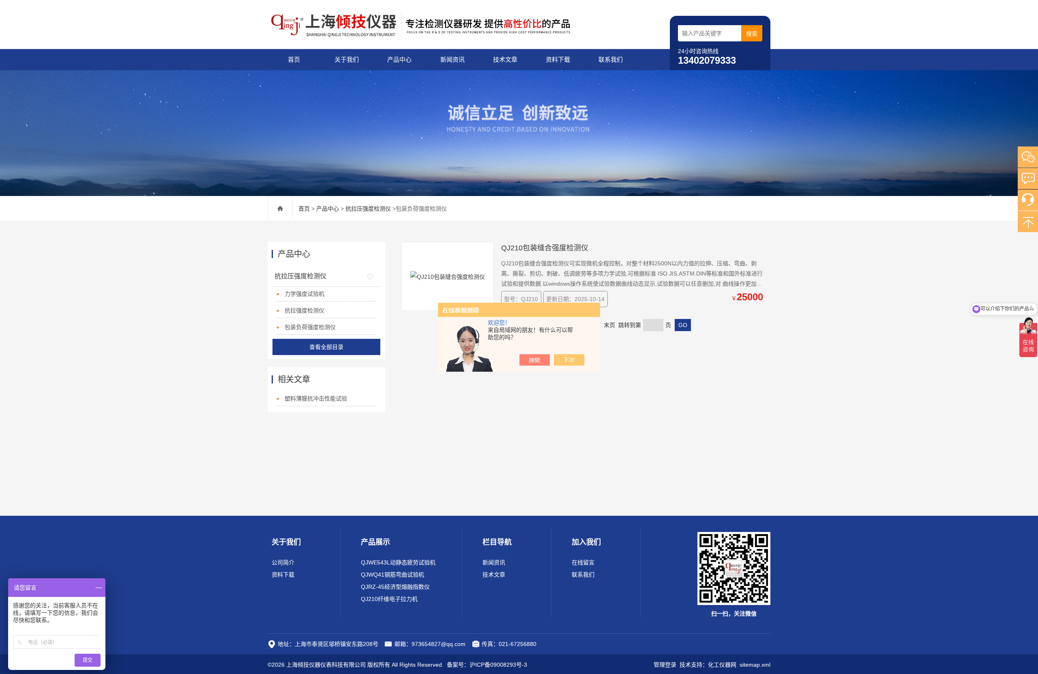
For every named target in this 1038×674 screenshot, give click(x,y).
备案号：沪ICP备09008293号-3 (487, 664)
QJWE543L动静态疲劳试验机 (398, 562)
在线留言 (583, 562)
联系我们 (610, 59)
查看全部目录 (326, 347)
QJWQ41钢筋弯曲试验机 (392, 574)
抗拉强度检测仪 (304, 310)
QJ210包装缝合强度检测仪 (544, 248)
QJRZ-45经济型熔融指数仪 (395, 587)
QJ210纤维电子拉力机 (389, 599)
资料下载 (558, 59)
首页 (294, 59)
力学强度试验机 (304, 294)
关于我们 (347, 59)
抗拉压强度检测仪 (368, 208)
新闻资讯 (452, 59)
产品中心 (399, 59)
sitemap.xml (755, 664)
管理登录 (665, 664)
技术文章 (505, 59)
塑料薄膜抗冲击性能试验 (316, 398)
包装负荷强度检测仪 (310, 327)
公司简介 (283, 562)
